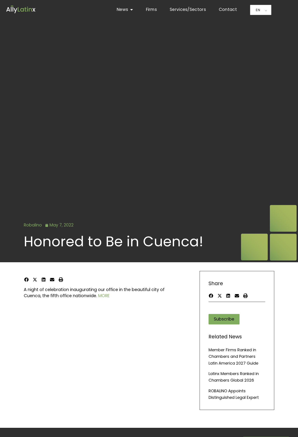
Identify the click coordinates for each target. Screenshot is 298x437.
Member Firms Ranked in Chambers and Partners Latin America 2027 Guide (233, 356)
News (122, 9)
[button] (26, 279)
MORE (104, 296)
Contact (228, 9)
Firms (151, 9)
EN (258, 9)
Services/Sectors (188, 9)
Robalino (33, 225)
